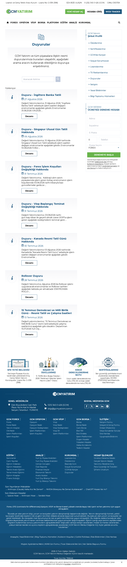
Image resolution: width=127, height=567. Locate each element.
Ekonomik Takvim (43, 472)
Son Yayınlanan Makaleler (17, 486)
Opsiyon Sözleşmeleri (39, 428)
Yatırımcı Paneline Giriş (104, 464)
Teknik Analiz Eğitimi (15, 470)
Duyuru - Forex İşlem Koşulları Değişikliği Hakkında (41, 168)
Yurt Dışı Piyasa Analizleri (47, 461)
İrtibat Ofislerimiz (107, 428)
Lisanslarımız (96, 66)
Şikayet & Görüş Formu (110, 425)
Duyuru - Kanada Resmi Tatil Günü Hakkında (43, 240)
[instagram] (107, 406)
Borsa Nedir (81, 425)
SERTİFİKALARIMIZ (108, 370)
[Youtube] (97, 406)
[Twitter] (92, 406)
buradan (67, 564)
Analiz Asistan (42, 475)
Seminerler (11, 458)
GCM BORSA (82, 419)
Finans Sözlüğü (13, 478)
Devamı (29, 116)
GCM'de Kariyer (98, 54)
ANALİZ (39, 455)
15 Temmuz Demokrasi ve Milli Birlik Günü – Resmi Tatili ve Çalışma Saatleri (46, 312)
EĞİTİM (10, 455)
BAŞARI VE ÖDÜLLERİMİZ (48, 371)
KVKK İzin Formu (52, 544)
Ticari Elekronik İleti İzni (71, 544)
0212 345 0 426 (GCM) (58, 405)
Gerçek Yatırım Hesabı (103, 461)
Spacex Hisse (12, 495)
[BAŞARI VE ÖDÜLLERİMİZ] (48, 362)
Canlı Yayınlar (12, 461)
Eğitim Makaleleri (14, 467)
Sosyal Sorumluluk (99, 60)
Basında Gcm (70, 464)
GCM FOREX (12, 419)
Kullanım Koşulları (66, 537)
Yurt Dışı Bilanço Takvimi (46, 478)
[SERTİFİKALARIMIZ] (109, 362)
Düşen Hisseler (82, 439)
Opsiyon (33, 422)
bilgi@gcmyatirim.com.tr (60, 408)
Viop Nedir (57, 425)
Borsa (78, 422)
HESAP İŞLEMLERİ (103, 455)
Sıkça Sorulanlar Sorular (110, 431)
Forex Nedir (11, 425)
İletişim (94, 84)
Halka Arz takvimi (84, 445)
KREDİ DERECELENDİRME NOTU (78, 372)
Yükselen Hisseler (83, 442)
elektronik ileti (101, 162)
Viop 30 (56, 431)
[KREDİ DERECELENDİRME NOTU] (78, 362)
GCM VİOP (58, 419)
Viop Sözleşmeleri (60, 428)
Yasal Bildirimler (98, 90)
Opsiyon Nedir (36, 425)
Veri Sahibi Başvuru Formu (94, 544)
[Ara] (119, 22)
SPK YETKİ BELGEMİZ (18, 370)
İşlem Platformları (14, 434)
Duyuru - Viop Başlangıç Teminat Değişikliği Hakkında (42, 205)
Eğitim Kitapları (13, 475)
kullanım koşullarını (95, 164)
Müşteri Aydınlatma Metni (32, 544)
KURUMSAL (71, 455)
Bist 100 (79, 431)
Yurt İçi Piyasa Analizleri (46, 458)
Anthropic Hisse (28, 495)
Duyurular (95, 78)
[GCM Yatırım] (19, 13)
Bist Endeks (81, 434)
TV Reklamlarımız (99, 72)
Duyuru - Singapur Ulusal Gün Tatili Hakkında (44, 131)
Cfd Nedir (10, 431)
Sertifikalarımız (97, 49)
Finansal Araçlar (42, 470)
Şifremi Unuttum (101, 470)
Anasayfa (14, 537)
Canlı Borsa (81, 428)
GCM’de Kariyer (71, 470)
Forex (8, 422)
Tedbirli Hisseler (83, 448)
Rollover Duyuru (32, 275)
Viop (55, 422)
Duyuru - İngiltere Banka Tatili (41, 94)
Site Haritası (105, 434)
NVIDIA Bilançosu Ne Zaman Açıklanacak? (64, 489)
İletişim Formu (106, 422)
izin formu (91, 168)
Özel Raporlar (41, 467)
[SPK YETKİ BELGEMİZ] (18, 362)
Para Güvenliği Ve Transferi (105, 467)
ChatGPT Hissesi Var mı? (96, 489)
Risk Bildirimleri (98, 537)
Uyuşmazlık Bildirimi (109, 436)
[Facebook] (87, 406)
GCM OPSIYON (37, 419)
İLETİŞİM (104, 419)
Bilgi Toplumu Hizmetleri (102, 96)
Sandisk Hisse (44, 495)
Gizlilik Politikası (82, 537)
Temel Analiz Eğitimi (15, 472)
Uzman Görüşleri (43, 464)
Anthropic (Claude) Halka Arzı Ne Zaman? (25, 489)
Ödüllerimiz (96, 43)
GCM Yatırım (38, 553)
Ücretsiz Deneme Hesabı (104, 458)
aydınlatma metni (110, 166)
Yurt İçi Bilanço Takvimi (46, 481)
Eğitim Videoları (13, 464)
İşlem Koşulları (12, 436)
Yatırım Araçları (13, 428)
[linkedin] (102, 406)
